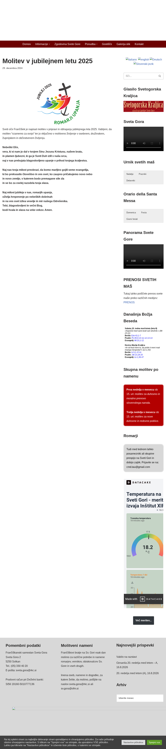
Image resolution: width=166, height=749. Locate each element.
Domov (27, 44)
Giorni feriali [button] (132, 219)
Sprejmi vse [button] (154, 742)
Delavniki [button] (130, 180)
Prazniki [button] (142, 174)
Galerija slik (123, 44)
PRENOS (129, 302)
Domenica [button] (131, 212)
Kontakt (139, 44)
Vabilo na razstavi (126, 656)
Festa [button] (144, 212)
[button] (49, 44)
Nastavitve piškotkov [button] (133, 742)
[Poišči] (160, 76)
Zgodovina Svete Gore (67, 44)
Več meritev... (144, 620)
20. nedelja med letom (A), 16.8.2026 (137, 673)
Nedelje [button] (129, 174)
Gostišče (107, 44)
